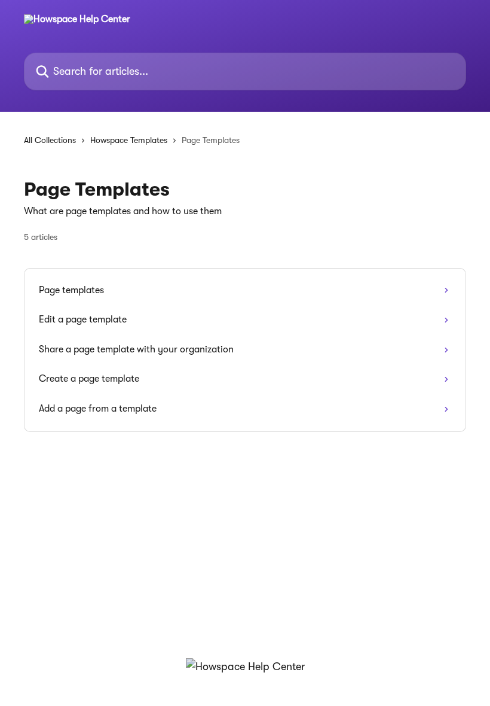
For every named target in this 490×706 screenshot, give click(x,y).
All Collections (50, 140)
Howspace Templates (128, 140)
